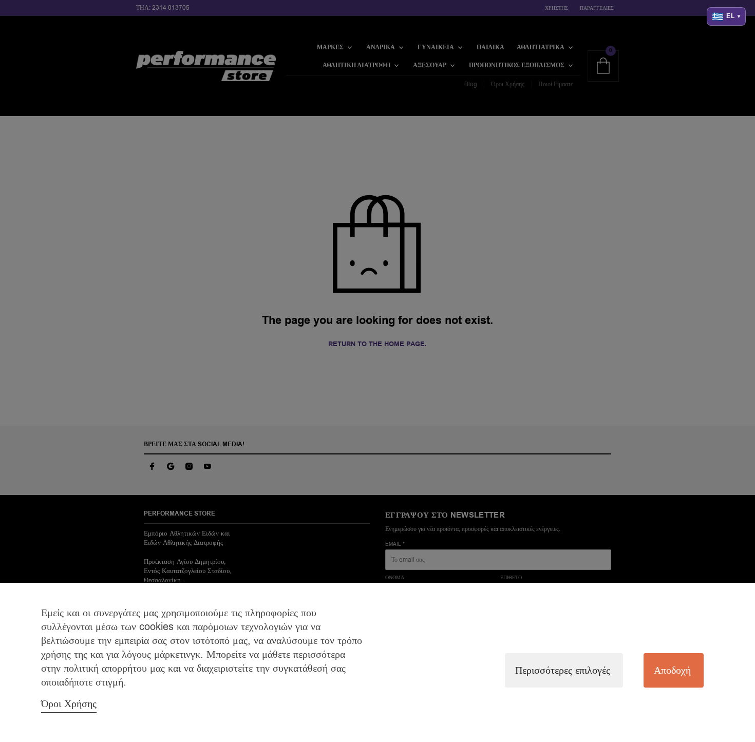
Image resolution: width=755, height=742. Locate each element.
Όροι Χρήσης (69, 704)
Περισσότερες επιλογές (562, 670)
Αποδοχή (672, 670)
